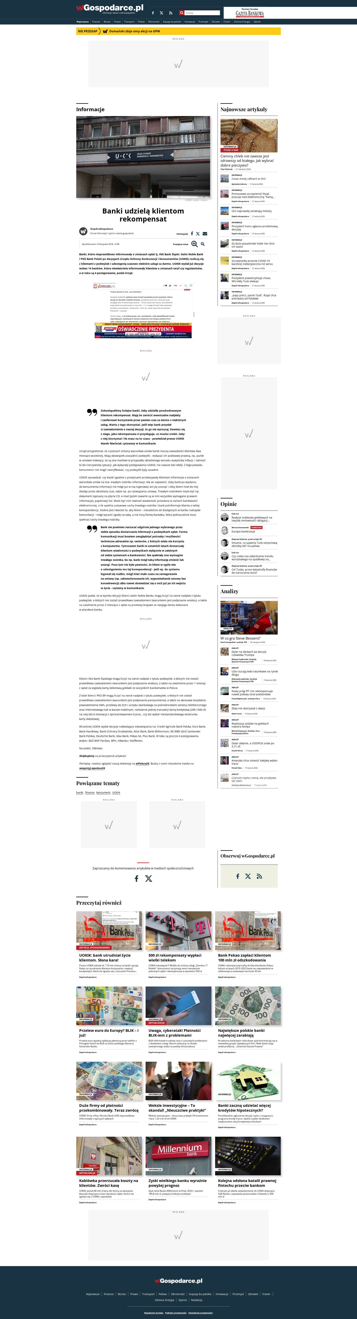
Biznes (107, 21)
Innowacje (190, 21)
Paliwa (141, 21)
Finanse (96, 21)
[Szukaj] (181, 12)
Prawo (117, 21)
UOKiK (116, 792)
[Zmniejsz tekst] (203, 244)
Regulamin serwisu (153, 1312)
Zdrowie (216, 21)
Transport (129, 21)
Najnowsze (83, 21)
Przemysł (203, 21)
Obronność (154, 21)
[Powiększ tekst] (194, 244)
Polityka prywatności (175, 1312)
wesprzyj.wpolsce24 (92, 768)
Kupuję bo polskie (172, 21)
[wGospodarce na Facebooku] (153, 12)
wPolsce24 (142, 763)
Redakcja (196, 1300)
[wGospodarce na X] (161, 12)
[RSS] (170, 12)
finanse (89, 792)
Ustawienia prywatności (200, 1312)
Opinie (257, 21)
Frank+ (227, 21)
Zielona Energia (242, 21)
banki (79, 792)
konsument (103, 792)
